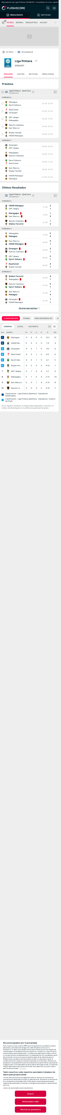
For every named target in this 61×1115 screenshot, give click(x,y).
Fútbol (10, 52)
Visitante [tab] (33, 326)
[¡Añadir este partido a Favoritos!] (2, 103)
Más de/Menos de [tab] (43, 318)
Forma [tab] (26, 318)
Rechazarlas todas (30, 1101)
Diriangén (15, 348)
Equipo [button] (10, 332)
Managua (15, 337)
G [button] (31, 332)
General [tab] (8, 326)
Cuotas (20, 74)
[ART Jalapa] (8, 371)
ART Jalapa (16, 371)
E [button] (36, 332)
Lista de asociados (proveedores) (18, 1088)
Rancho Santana (16, 388)
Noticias (33, 74)
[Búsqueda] (48, 8)
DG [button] (55, 332)
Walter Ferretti (16, 365)
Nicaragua (27, 52)
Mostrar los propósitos (30, 1109)
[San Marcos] (8, 382)
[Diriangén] (8, 348)
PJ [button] (26, 332)
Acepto (30, 1094)
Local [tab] (20, 326)
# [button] (2, 332)
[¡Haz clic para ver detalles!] (29, 103)
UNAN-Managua (16, 343)
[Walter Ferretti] (8, 365)
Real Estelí (15, 354)
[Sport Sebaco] (8, 360)
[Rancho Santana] (8, 388)
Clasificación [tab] (11, 318)
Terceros (22, 1068)
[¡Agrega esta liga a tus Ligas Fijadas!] (35, 60)
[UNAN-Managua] (8, 343)
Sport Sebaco (16, 360)
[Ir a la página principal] (15, 8)
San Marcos (16, 382)
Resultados (48, 74)
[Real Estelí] (8, 354)
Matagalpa (16, 377)
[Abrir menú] (54, 8)
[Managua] (8, 337)
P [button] (41, 332)
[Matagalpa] (8, 376)
